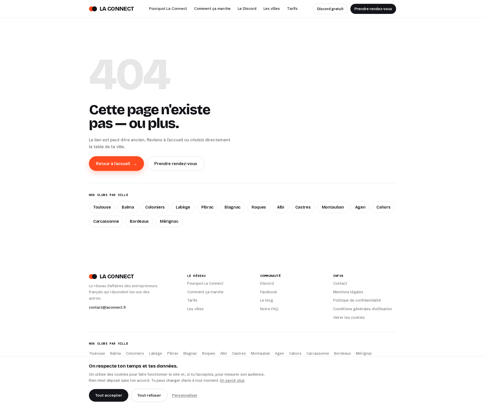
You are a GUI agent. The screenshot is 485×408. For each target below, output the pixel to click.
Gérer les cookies (349, 317)
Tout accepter (108, 395)
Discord (267, 283)
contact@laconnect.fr (107, 307)
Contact (340, 283)
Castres (303, 207)
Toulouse (102, 207)
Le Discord (247, 8)
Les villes (271, 8)
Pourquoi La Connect (168, 8)
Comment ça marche (212, 8)
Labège (183, 207)
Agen (360, 207)
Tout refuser (149, 395)
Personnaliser (184, 395)
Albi (280, 207)
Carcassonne (106, 221)
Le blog (266, 300)
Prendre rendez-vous (373, 9)
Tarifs (292, 8)
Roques (259, 207)
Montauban (333, 207)
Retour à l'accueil (116, 163)
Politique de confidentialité (357, 300)
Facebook (268, 292)
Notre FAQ (269, 309)
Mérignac (169, 221)
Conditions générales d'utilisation (362, 309)
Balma (128, 207)
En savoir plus (232, 380)
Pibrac (207, 207)
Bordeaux (139, 221)
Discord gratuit (330, 9)
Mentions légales (348, 292)
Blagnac (232, 207)
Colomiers (155, 207)
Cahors (383, 207)
